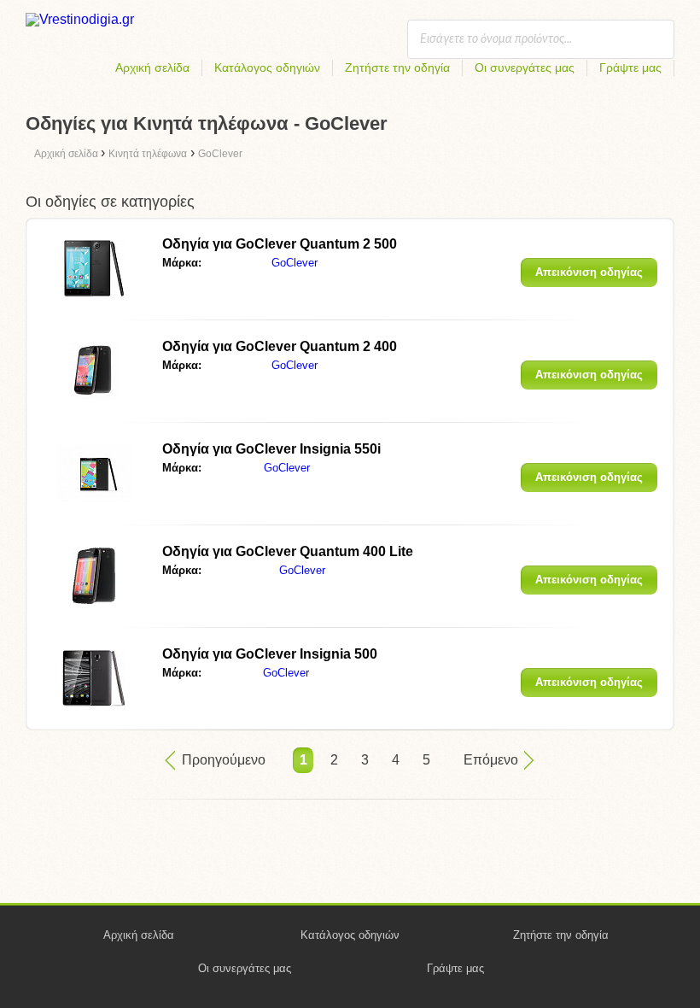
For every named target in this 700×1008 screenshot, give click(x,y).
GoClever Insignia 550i (271, 449)
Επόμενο (491, 760)
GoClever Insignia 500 (269, 654)
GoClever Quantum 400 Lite (287, 551)
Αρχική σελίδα (152, 67)
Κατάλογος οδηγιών (267, 67)
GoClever (294, 262)
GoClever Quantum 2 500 (279, 244)
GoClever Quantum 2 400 (279, 346)
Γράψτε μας (630, 67)
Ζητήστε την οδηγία (397, 67)
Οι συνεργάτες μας (525, 67)
